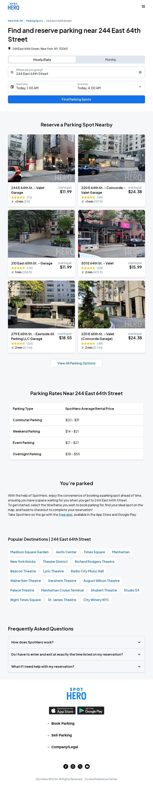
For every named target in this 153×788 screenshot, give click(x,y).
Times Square (94, 552)
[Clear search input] (140, 72)
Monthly (110, 59)
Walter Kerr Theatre (25, 581)
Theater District (55, 561)
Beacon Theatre (23, 571)
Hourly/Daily (42, 59)
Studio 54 (131, 590)
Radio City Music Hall (87, 571)
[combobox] (76, 72)
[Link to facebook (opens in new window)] (65, 767)
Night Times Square (25, 600)
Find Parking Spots (76, 99)
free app (66, 514)
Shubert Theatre (104, 590)
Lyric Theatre (53, 571)
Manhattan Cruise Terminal (62, 590)
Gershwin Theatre (62, 581)
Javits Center (66, 552)
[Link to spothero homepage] (76, 693)
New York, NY (15, 20)
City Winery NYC (96, 600)
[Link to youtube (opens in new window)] (87, 767)
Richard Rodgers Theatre (94, 561)
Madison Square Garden (29, 552)
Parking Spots (34, 20)
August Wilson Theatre (101, 581)
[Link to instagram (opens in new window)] (73, 767)
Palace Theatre (22, 590)
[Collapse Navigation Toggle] (143, 6)
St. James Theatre (62, 600)
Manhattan (121, 552)
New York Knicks (23, 561)
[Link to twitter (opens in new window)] (80, 767)
